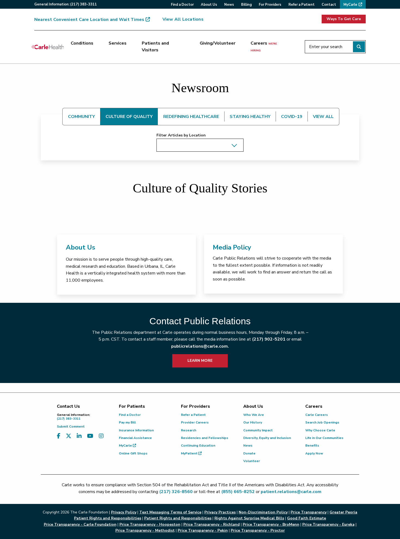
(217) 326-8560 (176, 492)
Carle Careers (316, 415)
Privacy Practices (220, 512)
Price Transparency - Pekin (203, 530)
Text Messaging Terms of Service (170, 512)
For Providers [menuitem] (270, 4)
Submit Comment (71, 426)
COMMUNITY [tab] (81, 117)
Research (188, 430)
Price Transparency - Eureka (328, 524)
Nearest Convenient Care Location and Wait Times (89, 20)
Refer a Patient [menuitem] (301, 4)
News (248, 445)
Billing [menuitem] (246, 4)
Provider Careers (195, 422)
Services (118, 43)
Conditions (82, 43)
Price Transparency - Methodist (145, 530)
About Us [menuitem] (209, 4)
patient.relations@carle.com (291, 492)
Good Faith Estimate (306, 518)
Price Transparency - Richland (211, 524)
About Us (80, 247)
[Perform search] (359, 46)
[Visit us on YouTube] (90, 436)
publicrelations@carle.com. (200, 346)
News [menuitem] (229, 4)
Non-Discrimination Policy (263, 512)
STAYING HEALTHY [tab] (250, 117)
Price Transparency (309, 512)
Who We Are (253, 415)
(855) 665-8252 (238, 492)
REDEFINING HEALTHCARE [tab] (191, 117)
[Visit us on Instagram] (101, 436)
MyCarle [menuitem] (350, 4)
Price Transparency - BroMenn (271, 524)
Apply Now (314, 453)
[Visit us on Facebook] (58, 436)
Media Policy (232, 247)
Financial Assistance (135, 438)
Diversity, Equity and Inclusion (267, 438)
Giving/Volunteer (217, 43)
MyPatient (189, 453)
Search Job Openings (322, 422)
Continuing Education (198, 445)
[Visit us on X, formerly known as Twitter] (68, 436)
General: (65, 4)
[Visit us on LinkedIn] (79, 436)
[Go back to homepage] (48, 46)
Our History (252, 422)
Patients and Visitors (155, 46)
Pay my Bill (127, 422)
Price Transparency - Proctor (258, 530)
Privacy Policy (123, 512)
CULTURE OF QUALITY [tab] (129, 117)
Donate (249, 453)
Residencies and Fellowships (204, 438)
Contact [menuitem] (329, 4)
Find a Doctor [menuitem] (182, 4)
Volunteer (251, 461)
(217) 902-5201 (268, 339)
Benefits (312, 445)
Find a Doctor (130, 415)
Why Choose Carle (320, 430)
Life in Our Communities (324, 438)
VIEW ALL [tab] (323, 117)
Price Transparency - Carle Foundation (80, 524)
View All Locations (183, 19)
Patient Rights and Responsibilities (177, 518)
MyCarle (126, 445)
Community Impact (258, 430)
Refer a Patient (193, 415)
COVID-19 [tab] (291, 117)
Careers (264, 46)
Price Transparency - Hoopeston (149, 524)
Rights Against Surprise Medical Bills (249, 518)
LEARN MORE (200, 360)
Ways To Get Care (344, 18)
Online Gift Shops (133, 453)
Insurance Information (136, 430)
